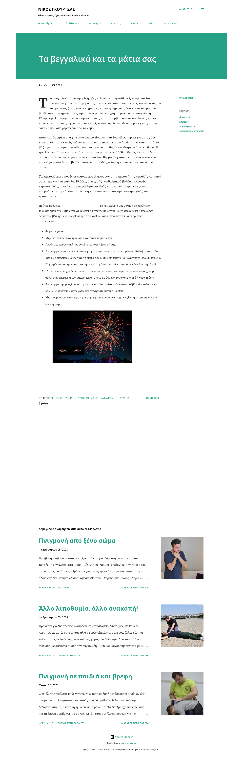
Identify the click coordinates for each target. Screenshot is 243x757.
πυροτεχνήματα (187, 126)
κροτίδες (183, 121)
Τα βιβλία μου (70, 23)
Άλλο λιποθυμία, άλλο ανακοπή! (88, 608)
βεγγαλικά (184, 117)
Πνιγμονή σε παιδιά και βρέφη (85, 676)
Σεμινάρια (95, 23)
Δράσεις (116, 23)
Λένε (151, 23)
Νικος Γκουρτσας (56, 9)
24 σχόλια (63, 587)
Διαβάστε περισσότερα (135, 587)
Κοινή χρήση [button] (187, 98)
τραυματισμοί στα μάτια (191, 131)
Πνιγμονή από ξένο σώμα (77, 540)
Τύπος (135, 23)
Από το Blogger (123, 736)
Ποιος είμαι (45, 23)
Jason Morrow (130, 743)
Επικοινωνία (171, 23)
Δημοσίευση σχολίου (71, 655)
